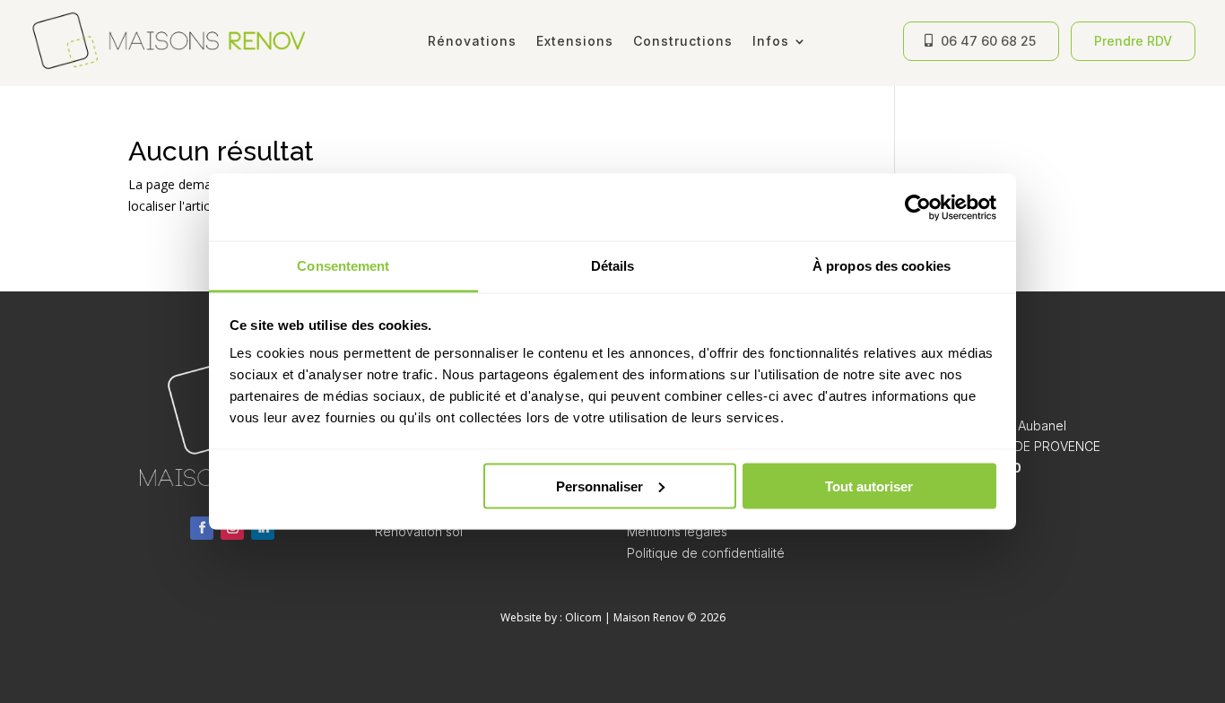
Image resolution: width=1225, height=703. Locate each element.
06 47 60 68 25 (988, 40)
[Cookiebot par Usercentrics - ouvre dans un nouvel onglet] (917, 207)
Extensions (574, 40)
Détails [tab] (613, 265)
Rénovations (472, 40)
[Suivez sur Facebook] (201, 528)
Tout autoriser (869, 485)
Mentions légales (677, 531)
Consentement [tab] (343, 265)
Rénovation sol (419, 531)
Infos (770, 40)
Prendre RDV (1133, 40)
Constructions (683, 40)
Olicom (583, 617)
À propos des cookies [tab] (881, 265)
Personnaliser (599, 485)
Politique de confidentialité (706, 552)
